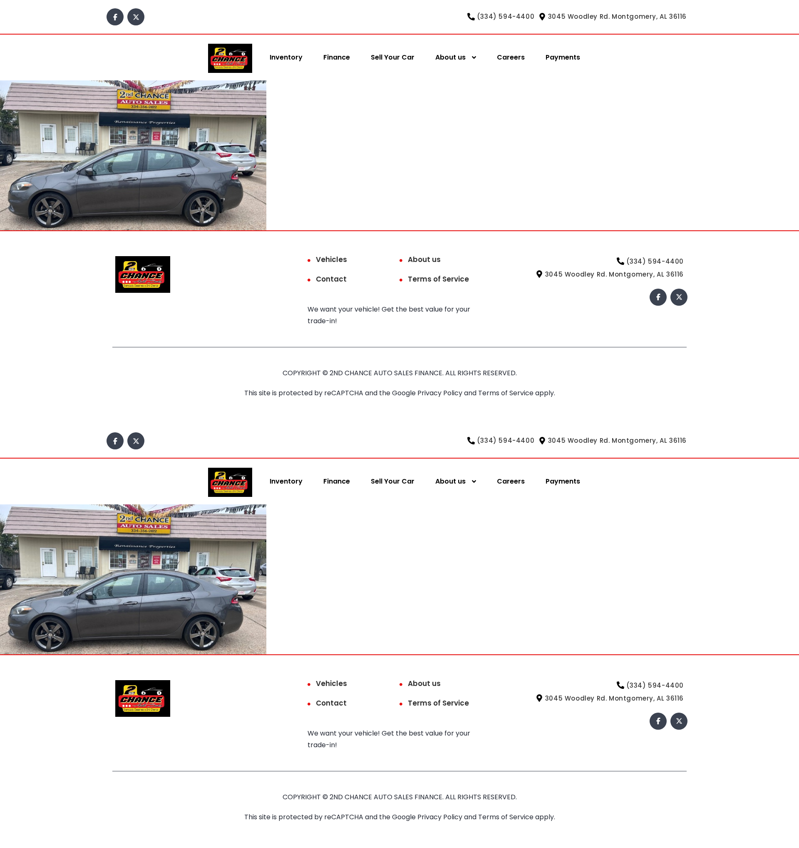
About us (450, 57)
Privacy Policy (440, 393)
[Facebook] (115, 16)
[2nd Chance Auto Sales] (230, 57)
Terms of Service (438, 279)
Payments (563, 57)
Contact (331, 279)
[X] (135, 16)
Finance (336, 57)
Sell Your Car (392, 57)
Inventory (286, 57)
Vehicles (331, 259)
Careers (511, 57)
